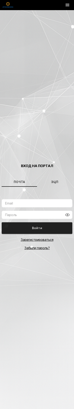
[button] (67, 214)
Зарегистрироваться (37, 240)
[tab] (19, 182)
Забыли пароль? (37, 248)
